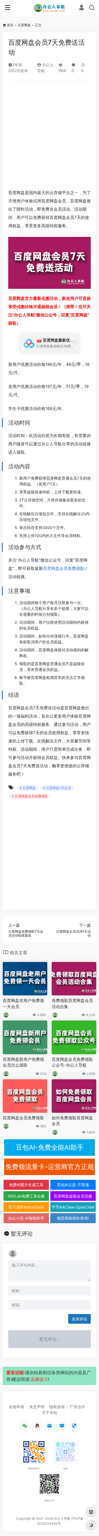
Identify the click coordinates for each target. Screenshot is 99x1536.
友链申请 (16, 1406)
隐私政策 (57, 1406)
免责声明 (37, 1406)
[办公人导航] (49, 8)
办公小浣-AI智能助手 (26, 1218)
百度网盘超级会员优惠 (73, 1196)
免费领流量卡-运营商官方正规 (49, 1167)
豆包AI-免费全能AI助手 (50, 1147)
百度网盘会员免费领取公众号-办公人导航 (72, 1062)
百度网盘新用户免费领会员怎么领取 (23, 1062)
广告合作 (77, 1406)
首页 (10, 25)
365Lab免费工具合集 (26, 1196)
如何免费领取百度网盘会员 (72, 1120)
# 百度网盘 (28, 788)
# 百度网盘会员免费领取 (30, 796)
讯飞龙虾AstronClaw (26, 1207)
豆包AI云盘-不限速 (73, 1184)
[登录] (81, 8)
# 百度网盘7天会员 (57, 788)
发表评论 (79, 1318)
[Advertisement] (49, 136)
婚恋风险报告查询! (73, 1218)
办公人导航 (62, 1518)
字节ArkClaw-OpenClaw (72, 1207)
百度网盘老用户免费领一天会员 (23, 1003)
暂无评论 (22, 1233)
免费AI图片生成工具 (26, 1184)
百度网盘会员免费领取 (63, 568)
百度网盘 (24, 25)
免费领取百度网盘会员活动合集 (72, 1003)
